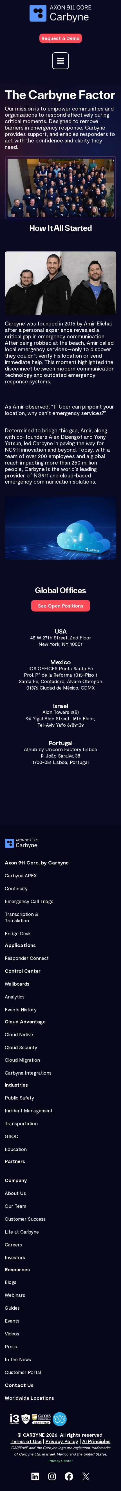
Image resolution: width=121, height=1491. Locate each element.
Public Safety (19, 1097)
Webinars (15, 1295)
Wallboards (17, 983)
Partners (15, 1161)
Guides (12, 1308)
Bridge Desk (18, 933)
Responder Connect (27, 958)
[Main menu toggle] (60, 60)
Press (11, 1346)
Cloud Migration (22, 1060)
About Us (15, 1193)
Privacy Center (61, 1460)
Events (12, 1320)
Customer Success (25, 1219)
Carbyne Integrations (28, 1072)
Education (16, 1149)
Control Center (23, 971)
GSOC (11, 1136)
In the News (18, 1359)
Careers (13, 1244)
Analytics (14, 996)
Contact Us (19, 1385)
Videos (12, 1333)
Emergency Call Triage (29, 901)
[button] (60, 38)
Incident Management (29, 1110)
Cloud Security (21, 1047)
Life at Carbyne (22, 1231)
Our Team (15, 1206)
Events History (21, 1009)
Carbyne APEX (21, 875)
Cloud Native (19, 1034)
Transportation (21, 1123)
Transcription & (22, 914)
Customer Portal (23, 1372)
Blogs (10, 1282)
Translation (17, 920)
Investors (15, 1257)
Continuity (16, 888)
